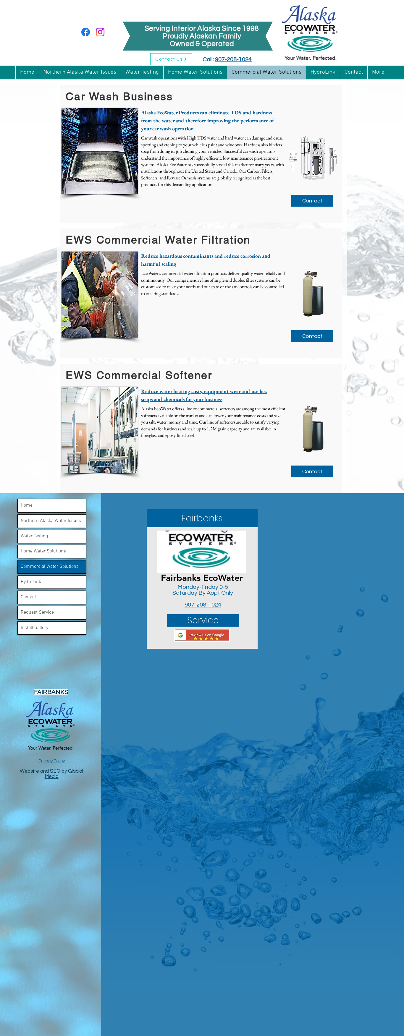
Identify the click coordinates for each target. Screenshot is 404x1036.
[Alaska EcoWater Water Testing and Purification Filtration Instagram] (100, 32)
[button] (202, 518)
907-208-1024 (233, 59)
